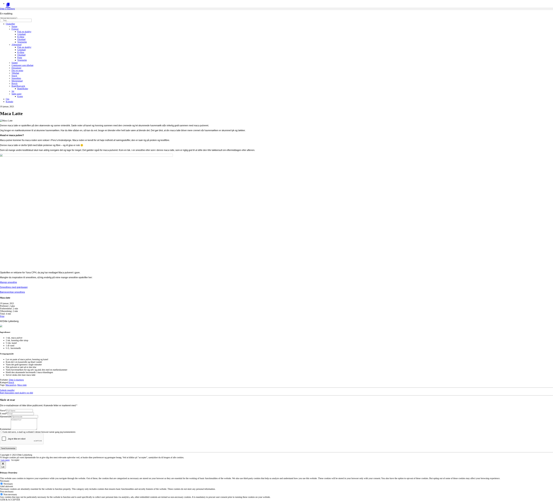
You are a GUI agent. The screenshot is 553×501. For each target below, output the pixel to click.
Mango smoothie (8, 282)
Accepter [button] (15, 460)
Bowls (14, 83)
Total (2, 313)
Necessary (8, 484)
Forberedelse (6, 308)
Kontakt (9, 101)
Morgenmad (17, 81)
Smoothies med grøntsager (14, 287)
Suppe (14, 26)
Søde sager (16, 94)
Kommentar (5, 429)
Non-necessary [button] (7, 491)
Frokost (15, 29)
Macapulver (10, 385)
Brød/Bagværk (18, 86)
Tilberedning (6, 311)
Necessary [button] (4, 481)
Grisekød (21, 34)
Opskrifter (10, 24)
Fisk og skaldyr (24, 31)
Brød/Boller (22, 88)
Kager (20, 96)
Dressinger (16, 68)
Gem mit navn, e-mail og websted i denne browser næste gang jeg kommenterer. (39, 432)
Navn (3, 410)
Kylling (20, 37)
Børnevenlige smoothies (12, 292)
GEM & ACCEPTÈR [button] (10, 499)
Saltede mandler (7, 390)
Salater (15, 62)
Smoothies (16, 78)
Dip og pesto (17, 70)
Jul (13, 91)
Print (2, 316)
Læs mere (5, 460)
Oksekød (21, 39)
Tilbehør (15, 73)
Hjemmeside (5, 416)
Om (7, 99)
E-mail (3, 413)
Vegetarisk (22, 42)
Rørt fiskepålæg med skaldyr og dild (16, 393)
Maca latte (22, 385)
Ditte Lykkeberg (7, 8)
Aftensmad (16, 44)
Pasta (19, 57)
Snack (14, 75)
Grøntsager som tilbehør (22, 65)
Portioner (4, 306)
